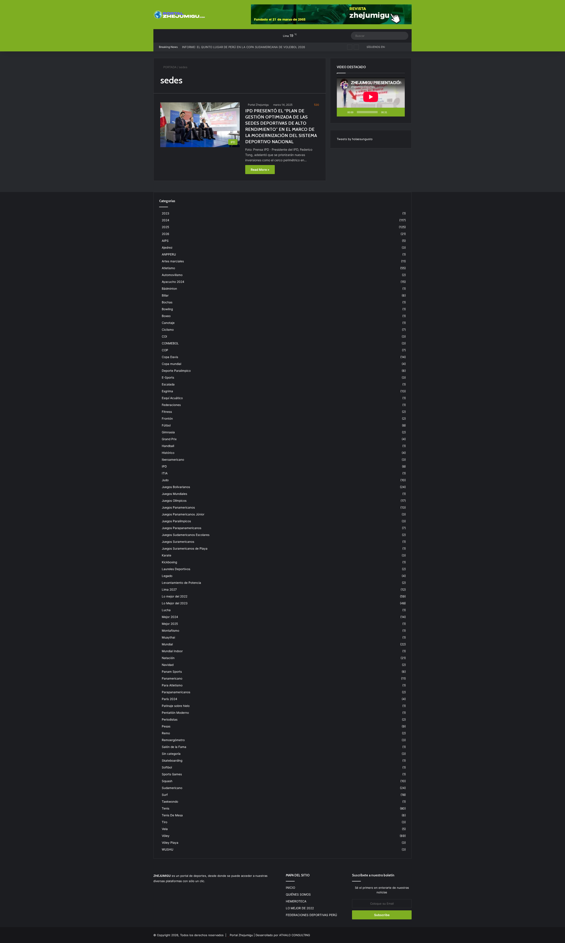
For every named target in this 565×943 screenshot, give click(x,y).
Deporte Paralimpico (176, 370)
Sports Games (172, 774)
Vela (165, 829)
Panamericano (172, 678)
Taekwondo (170, 801)
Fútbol (166, 425)
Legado (167, 576)
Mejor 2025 (170, 624)
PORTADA (169, 67)
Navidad (167, 665)
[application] (371, 97)
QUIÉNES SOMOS (298, 894)
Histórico (168, 453)
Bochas (167, 302)
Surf (165, 794)
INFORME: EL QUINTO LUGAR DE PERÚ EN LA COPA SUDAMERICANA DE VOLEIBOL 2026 (243, 42)
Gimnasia (168, 432)
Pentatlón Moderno (175, 712)
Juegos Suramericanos (178, 541)
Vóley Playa (170, 842)
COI (164, 336)
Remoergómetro (173, 740)
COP (165, 350)
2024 (165, 220)
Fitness (167, 411)
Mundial (167, 644)
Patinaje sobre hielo (176, 706)
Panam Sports (172, 671)
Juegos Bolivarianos (176, 487)
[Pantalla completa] (399, 112)
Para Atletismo (172, 685)
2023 (165, 213)
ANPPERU (169, 254)
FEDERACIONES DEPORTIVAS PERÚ (311, 915)
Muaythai (168, 637)
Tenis (165, 808)
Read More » (260, 169)
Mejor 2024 (170, 617)
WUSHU (167, 849)
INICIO (290, 887)
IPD (164, 466)
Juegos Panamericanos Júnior (183, 514)
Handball (168, 446)
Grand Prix (169, 439)
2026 (165, 234)
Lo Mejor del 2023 (175, 603)
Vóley (166, 836)
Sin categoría (171, 753)
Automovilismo (172, 275)
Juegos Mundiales (174, 494)
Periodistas (169, 719)
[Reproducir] (342, 112)
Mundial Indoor (172, 651)
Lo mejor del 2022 (174, 596)
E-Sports (168, 377)
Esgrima (167, 391)
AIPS (165, 240)
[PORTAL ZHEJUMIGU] (179, 15)
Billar (165, 295)
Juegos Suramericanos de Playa (184, 548)
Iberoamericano (173, 459)
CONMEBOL (170, 343)
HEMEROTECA (296, 901)
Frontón (167, 418)
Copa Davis (170, 357)
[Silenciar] (392, 112)
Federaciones (171, 405)
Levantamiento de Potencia (181, 582)
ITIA (165, 473)
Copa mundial (171, 364)
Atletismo (168, 268)
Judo (165, 480)
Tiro (164, 822)
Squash (167, 781)
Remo (166, 733)
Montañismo (170, 630)
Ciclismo (168, 329)
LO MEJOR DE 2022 (300, 908)
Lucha (166, 610)
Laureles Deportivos (176, 569)
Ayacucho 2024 (173, 282)
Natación (168, 658)
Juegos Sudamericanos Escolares (185, 535)
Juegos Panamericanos (178, 507)
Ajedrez (167, 247)
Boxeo (166, 316)
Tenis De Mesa (172, 815)
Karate (166, 555)
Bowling (167, 309)
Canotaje (168, 323)
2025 (165, 227)
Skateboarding (172, 760)
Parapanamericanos (176, 692)
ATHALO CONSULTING (294, 935)
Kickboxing (169, 562)
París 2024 (169, 699)
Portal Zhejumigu (258, 104)
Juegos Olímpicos (174, 500)
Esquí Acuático (172, 398)
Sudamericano (172, 788)
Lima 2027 (169, 589)
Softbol (167, 767)
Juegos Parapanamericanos (181, 528)
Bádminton (169, 288)
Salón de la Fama (174, 747)
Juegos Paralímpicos (176, 521)
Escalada (168, 384)
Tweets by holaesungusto (355, 139)
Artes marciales (173, 261)
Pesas (166, 726)
